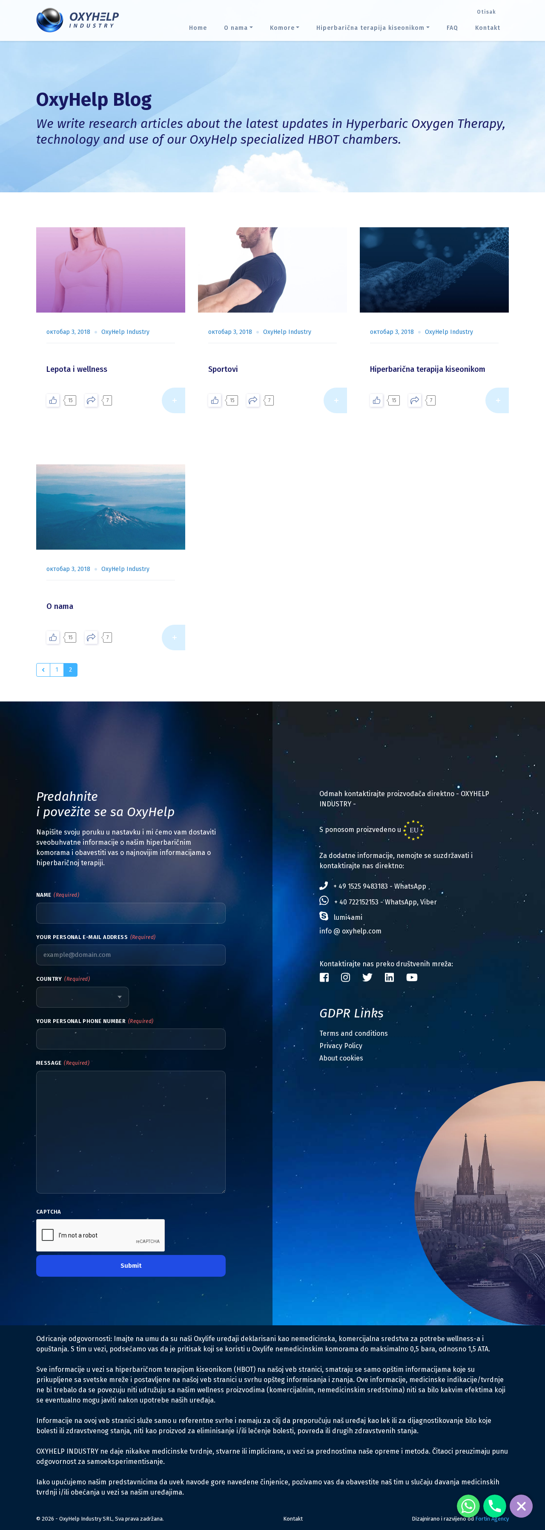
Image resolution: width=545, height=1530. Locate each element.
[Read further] (173, 400)
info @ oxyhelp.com (350, 931)
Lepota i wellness (76, 369)
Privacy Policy (340, 1046)
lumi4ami (348, 917)
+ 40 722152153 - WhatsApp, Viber (385, 902)
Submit (131, 1265)
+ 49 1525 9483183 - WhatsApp (379, 886)
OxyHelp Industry (125, 332)
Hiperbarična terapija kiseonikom (427, 369)
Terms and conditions (353, 1033)
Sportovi (223, 369)
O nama (59, 606)
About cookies (341, 1058)
